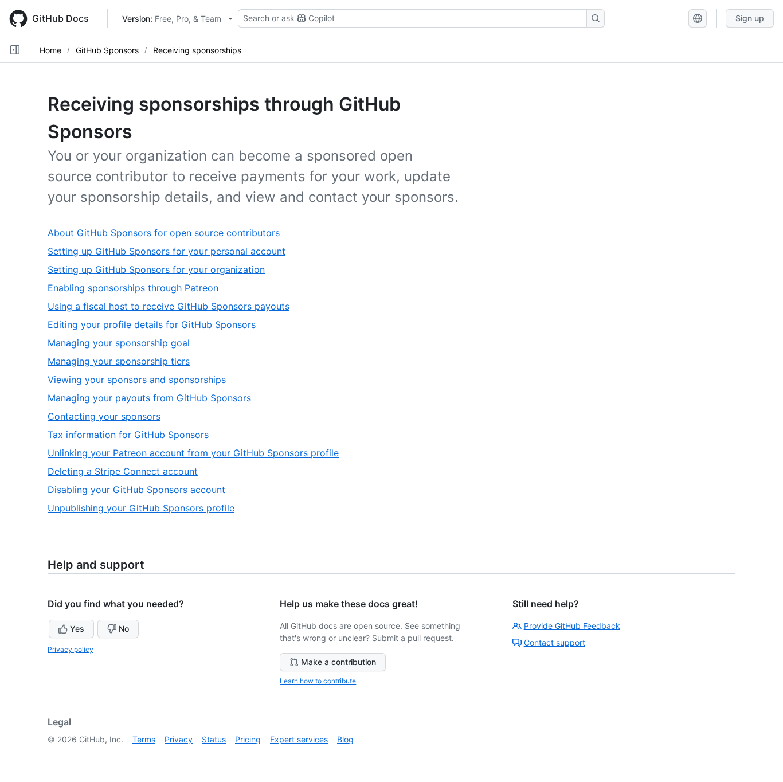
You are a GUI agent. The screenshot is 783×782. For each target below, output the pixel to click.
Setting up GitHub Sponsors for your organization (161, 269)
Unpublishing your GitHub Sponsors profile (146, 508)
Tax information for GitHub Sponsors (133, 434)
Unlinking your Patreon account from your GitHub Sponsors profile (198, 453)
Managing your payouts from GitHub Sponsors (154, 398)
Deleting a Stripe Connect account (127, 471)
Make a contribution (338, 662)
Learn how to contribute (318, 681)
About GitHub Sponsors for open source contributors (168, 233)
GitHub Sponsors (107, 50)
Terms (143, 739)
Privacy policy (70, 649)
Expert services (299, 739)
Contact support (554, 642)
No (124, 629)
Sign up (749, 18)
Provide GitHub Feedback (572, 626)
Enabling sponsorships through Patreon (138, 288)
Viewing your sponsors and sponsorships (141, 379)
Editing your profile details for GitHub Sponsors (156, 324)
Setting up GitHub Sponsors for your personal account (171, 251)
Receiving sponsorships (197, 50)
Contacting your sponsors (109, 416)
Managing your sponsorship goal (123, 343)
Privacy (179, 739)
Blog (345, 739)
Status (214, 739)
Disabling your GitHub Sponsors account (141, 489)
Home (50, 50)
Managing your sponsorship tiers (123, 361)
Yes (77, 629)
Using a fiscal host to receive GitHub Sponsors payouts (173, 306)
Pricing (248, 739)
